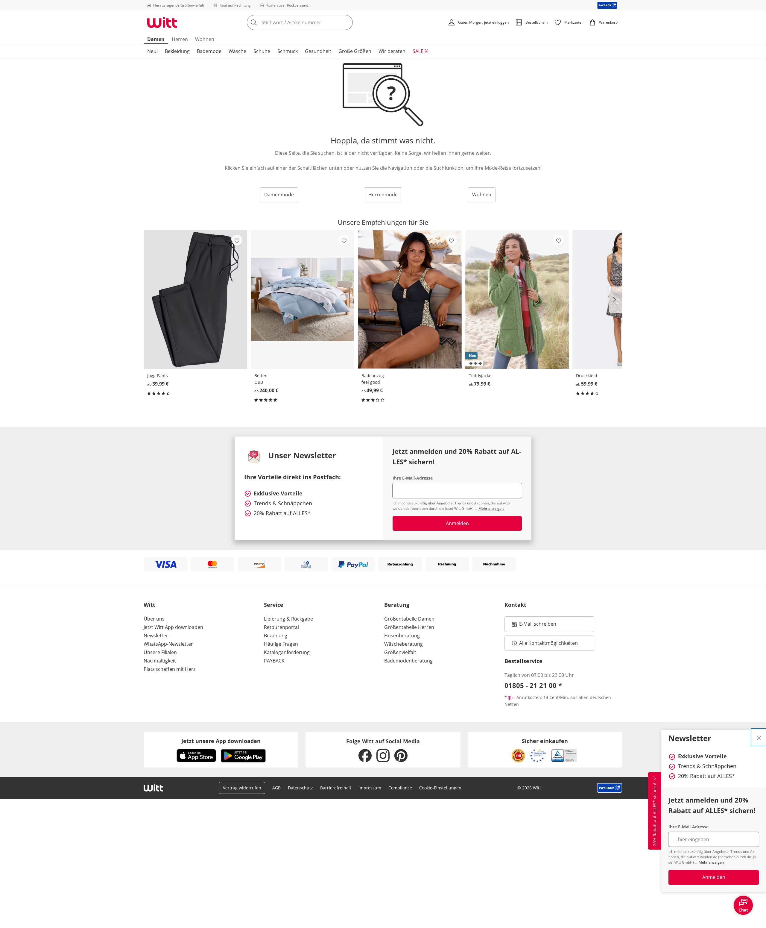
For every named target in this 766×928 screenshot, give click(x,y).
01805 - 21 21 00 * (533, 685)
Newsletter (156, 635)
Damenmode (279, 194)
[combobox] (313, 22)
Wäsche (237, 51)
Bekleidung (177, 51)
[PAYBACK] (607, 5)
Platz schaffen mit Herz (169, 669)
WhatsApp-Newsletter (168, 644)
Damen (156, 39)
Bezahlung (275, 635)
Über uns (154, 618)
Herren (180, 39)
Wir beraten (392, 51)
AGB (276, 788)
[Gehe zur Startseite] (162, 22)
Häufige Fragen (281, 644)
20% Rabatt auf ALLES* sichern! (654, 814)
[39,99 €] (195, 299)
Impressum (369, 788)
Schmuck (287, 51)
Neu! (152, 51)
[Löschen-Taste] (346, 22)
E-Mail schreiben (534, 626)
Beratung (396, 604)
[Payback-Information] (609, 788)
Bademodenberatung (408, 660)
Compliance (400, 788)
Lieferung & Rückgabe (288, 618)
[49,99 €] (409, 299)
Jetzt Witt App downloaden (173, 627)
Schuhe (261, 51)
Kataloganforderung (287, 652)
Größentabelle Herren (409, 627)
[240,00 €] (302, 299)
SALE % (420, 51)
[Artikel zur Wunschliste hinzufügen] (237, 240)
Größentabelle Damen (409, 618)
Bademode (209, 51)
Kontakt (515, 604)
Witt (149, 604)
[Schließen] (759, 737)
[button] (615, 299)
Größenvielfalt (400, 652)
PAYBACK (274, 660)
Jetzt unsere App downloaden (221, 740)
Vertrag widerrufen (242, 788)
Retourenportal (281, 627)
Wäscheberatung (403, 644)
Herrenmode (383, 194)
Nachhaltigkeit (160, 660)
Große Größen (354, 51)
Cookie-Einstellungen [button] (440, 788)
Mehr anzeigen (711, 862)
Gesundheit (318, 51)
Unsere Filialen (160, 652)
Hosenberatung (402, 635)
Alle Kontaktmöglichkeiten (548, 643)
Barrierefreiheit (335, 788)
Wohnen (204, 39)
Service (273, 604)
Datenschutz (300, 788)
